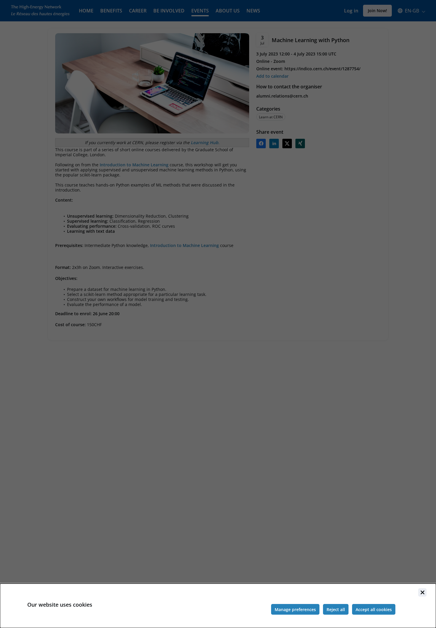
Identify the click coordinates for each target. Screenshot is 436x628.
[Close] (422, 592)
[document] (218, 606)
